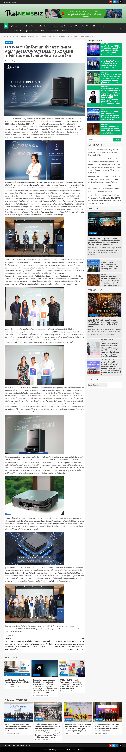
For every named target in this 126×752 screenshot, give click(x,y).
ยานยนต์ (62, 26)
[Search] (120, 28)
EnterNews (69, 750)
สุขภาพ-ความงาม (31, 31)
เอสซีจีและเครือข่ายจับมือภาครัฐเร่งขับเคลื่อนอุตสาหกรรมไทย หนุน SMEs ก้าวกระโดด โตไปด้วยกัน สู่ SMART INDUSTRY (110, 115)
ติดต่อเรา (65, 31)
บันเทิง (43, 31)
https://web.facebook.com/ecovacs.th (47, 629)
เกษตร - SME (93, 233)
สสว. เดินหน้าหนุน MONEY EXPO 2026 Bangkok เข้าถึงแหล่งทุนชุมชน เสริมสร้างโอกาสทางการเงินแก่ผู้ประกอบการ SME (110, 50)
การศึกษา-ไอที (42, 26)
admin (8, 61)
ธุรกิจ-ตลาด (14, 26)
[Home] (6, 25)
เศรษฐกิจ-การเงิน (28, 26)
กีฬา (94, 26)
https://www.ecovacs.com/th (64, 626)
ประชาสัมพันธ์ (53, 31)
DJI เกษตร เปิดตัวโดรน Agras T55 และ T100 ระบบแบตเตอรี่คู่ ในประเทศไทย (110, 267)
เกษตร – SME (73, 26)
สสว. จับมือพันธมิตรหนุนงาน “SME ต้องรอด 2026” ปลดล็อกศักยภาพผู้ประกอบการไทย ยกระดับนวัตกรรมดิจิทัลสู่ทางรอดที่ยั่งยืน (103, 188)
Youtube (7, 745)
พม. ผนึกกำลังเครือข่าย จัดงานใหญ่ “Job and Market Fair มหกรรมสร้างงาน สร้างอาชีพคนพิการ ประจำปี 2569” (103, 152)
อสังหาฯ (53, 26)
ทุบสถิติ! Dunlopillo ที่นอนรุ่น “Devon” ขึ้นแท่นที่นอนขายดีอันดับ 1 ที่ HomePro (17, 682)
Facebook (20, 745)
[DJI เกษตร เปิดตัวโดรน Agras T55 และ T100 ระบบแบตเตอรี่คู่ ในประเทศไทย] (93, 266)
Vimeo (13, 745)
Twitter (27, 745)
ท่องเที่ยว (102, 26)
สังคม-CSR (85, 26)
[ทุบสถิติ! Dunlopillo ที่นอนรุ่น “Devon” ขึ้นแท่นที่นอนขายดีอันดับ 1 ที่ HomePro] (17, 668)
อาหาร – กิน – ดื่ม (16, 31)
